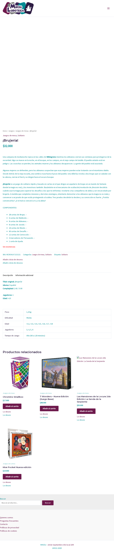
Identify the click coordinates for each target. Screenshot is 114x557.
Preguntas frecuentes (9, 521)
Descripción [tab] (8, 275)
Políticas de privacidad (9, 527)
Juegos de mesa (22, 131)
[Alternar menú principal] (108, 8)
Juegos (11, 131)
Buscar (3, 498)
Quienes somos (6, 517)
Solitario (21, 135)
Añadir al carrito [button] (12, 406)
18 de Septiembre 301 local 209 (61, 545)
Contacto (4, 524)
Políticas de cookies (8, 531)
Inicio (5, 131)
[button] (13, 259)
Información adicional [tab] (24, 275)
